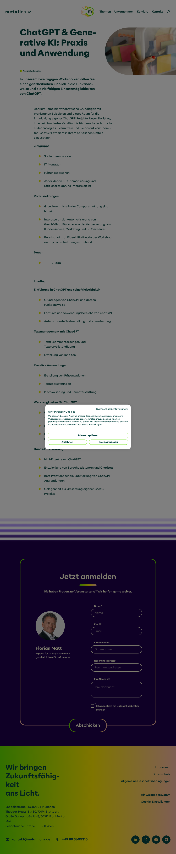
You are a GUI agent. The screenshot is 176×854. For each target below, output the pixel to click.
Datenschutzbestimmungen (112, 409)
